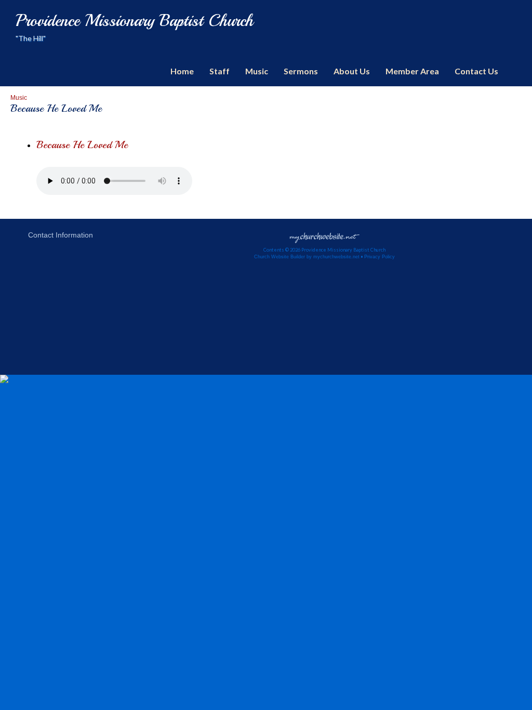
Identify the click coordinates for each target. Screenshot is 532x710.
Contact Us (476, 71)
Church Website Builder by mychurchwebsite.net (307, 256)
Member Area (412, 71)
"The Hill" (31, 38)
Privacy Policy (379, 256)
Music (256, 71)
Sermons (301, 71)
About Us (352, 71)
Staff (219, 71)
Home (182, 71)
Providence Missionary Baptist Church (135, 20)
